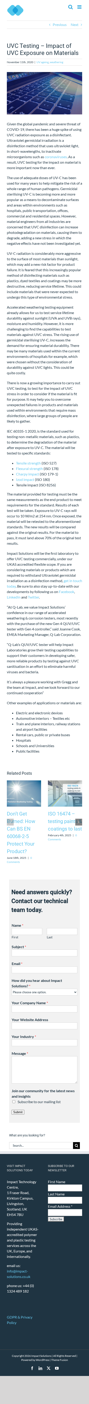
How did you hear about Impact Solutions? (37, 983)
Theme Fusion (59, 1360)
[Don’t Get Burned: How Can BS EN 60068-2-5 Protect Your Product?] (24, 782)
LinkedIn (14, 597)
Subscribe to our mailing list (39, 1101)
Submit (18, 1112)
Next (75, 24)
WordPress (42, 1360)
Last (49, 937)
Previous (60, 24)
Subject (19, 947)
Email (17, 963)
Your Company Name (30, 1003)
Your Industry (24, 1036)
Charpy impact (27, 474)
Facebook (66, 591)
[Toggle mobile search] (70, 7)
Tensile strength (28, 463)
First (15, 937)
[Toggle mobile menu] (79, 7)
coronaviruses (56, 157)
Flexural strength (29, 468)
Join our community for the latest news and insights (43, 1093)
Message (20, 1053)
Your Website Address (30, 1019)
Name (17, 925)
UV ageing (43, 62)
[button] (10, 822)
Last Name (56, 1194)
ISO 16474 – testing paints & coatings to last (65, 821)
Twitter (33, 597)
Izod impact (25, 479)
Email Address (60, 1206)
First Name (56, 1181)
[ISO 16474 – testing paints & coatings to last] (65, 782)
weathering (56, 62)
